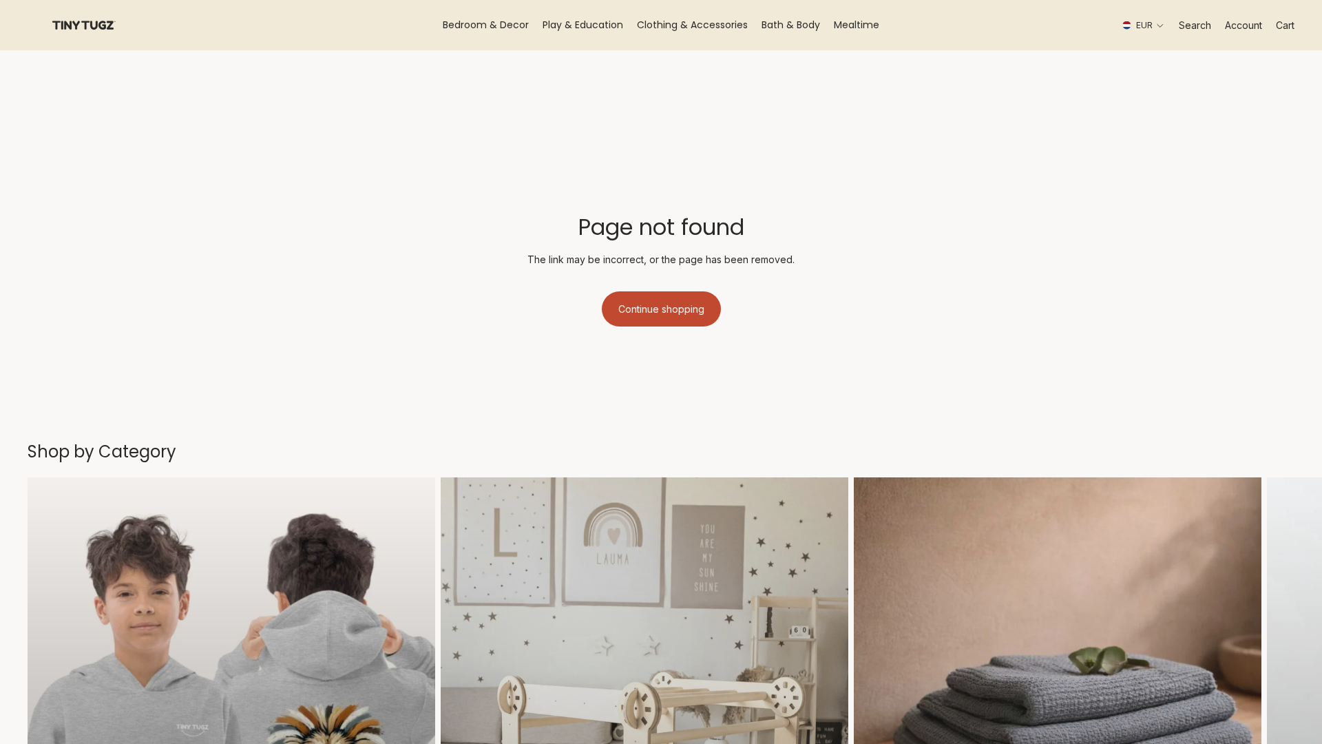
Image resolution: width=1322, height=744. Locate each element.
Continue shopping (661, 309)
